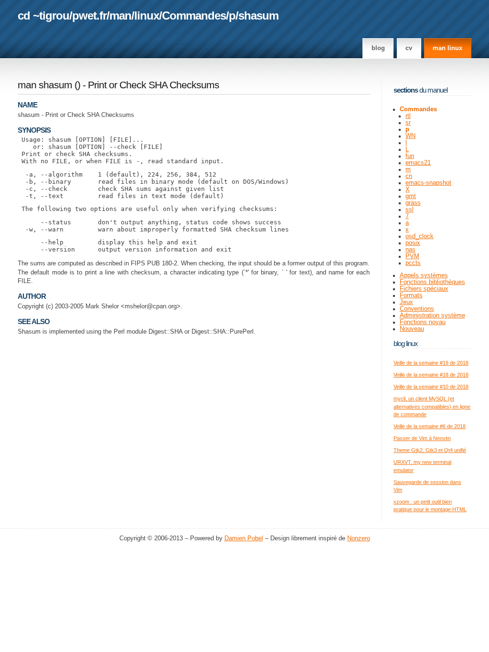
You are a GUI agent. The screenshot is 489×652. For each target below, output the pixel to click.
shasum (258, 15)
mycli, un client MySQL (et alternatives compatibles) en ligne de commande (431, 406)
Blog (378, 48)
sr (408, 122)
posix (412, 243)
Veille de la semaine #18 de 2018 (430, 375)
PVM (412, 256)
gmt (410, 196)
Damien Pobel (243, 538)
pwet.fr (89, 15)
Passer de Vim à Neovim (422, 438)
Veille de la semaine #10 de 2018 (430, 386)
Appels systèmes (424, 275)
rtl (408, 116)
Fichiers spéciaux (424, 288)
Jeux (406, 302)
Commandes (194, 15)
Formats (411, 295)
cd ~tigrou (43, 15)
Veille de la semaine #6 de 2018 (429, 426)
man (120, 15)
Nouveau (412, 329)
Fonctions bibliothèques (432, 282)
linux (146, 15)
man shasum (45, 85)
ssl (409, 209)
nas (410, 249)
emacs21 (418, 162)
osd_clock (419, 236)
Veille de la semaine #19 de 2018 (430, 363)
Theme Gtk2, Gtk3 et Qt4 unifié (429, 450)
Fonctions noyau (423, 322)
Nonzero (358, 538)
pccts (413, 263)
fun (409, 156)
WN (410, 136)
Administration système (432, 315)
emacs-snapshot (428, 182)
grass (413, 203)
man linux (447, 48)
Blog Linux (405, 343)
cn (408, 176)
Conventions (417, 308)
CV (408, 48)
